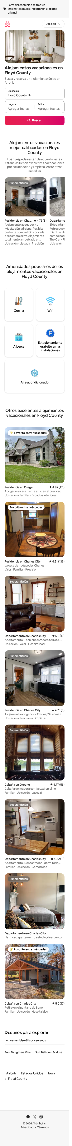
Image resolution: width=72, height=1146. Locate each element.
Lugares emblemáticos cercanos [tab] (25, 1040)
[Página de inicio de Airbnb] (7, 24)
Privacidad (27, 1127)
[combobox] (34, 95)
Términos (43, 1127)
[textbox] (19, 108)
